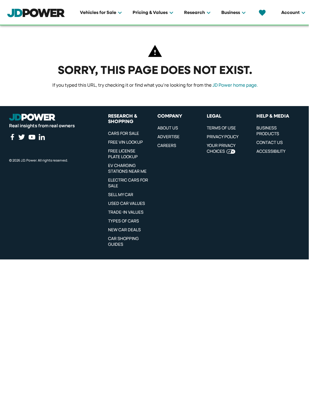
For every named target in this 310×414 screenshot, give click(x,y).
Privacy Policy (223, 136)
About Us (167, 128)
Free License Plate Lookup (123, 153)
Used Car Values (126, 203)
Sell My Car (120, 194)
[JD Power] (32, 117)
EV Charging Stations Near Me (127, 168)
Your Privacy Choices (221, 148)
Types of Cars (123, 221)
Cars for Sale (123, 133)
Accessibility (270, 151)
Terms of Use (221, 128)
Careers (166, 145)
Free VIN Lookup (125, 142)
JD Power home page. (235, 85)
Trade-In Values (125, 212)
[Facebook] (12, 137)
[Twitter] (21, 137)
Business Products (267, 130)
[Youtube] (32, 137)
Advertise (168, 136)
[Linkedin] (42, 137)
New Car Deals (124, 229)
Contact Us (269, 142)
